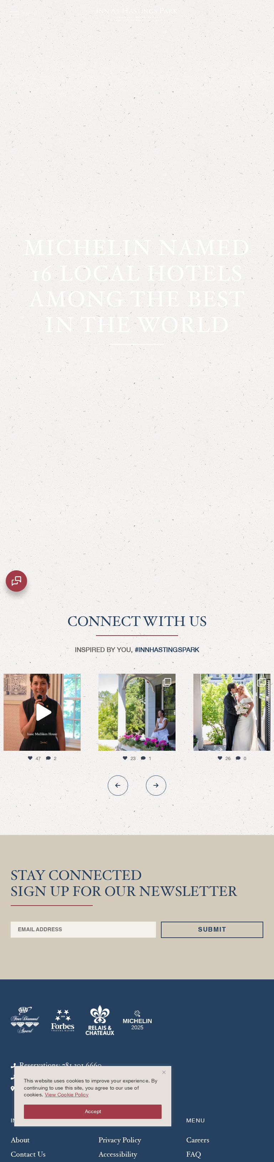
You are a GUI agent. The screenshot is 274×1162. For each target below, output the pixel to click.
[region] (92, 1096)
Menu (22, 12)
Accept (93, 1112)
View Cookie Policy (67, 1095)
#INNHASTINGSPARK (167, 650)
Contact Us (28, 1155)
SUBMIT (212, 930)
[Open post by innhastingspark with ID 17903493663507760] (231, 712)
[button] (118, 785)
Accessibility (117, 1155)
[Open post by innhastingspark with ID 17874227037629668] (42, 712)
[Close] (163, 1072)
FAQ (193, 1155)
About (20, 1141)
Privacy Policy (119, 1141)
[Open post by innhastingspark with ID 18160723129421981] (137, 712)
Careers (197, 1141)
